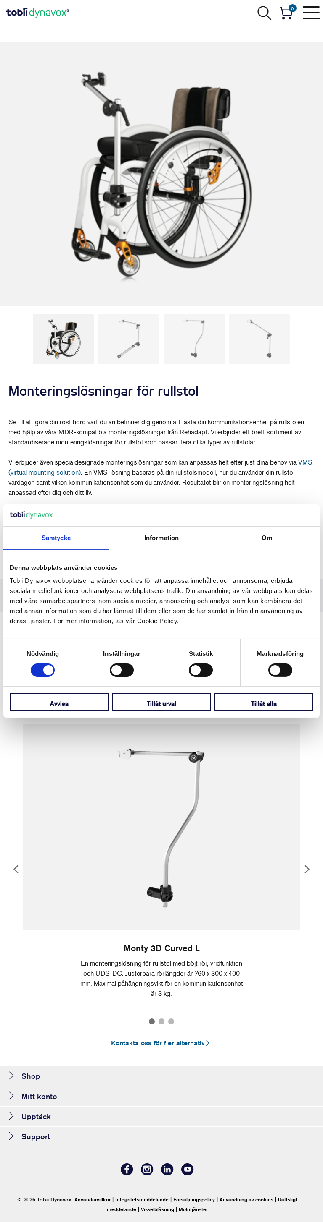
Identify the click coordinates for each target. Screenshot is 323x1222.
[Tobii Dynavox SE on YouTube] (187, 1173)
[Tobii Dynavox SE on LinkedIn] (167, 1173)
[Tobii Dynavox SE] (37, 12)
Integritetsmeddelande (142, 1199)
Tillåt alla (264, 704)
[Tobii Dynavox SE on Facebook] (127, 1173)
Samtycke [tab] (56, 537)
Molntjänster (193, 1209)
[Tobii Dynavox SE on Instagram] (147, 1173)
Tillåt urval (161, 704)
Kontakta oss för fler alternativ (158, 1043)
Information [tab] (161, 537)
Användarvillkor (92, 1199)
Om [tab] (267, 537)
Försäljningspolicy (194, 1199)
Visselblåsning (157, 1209)
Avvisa (59, 704)
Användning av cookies (246, 1199)
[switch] (122, 670)
